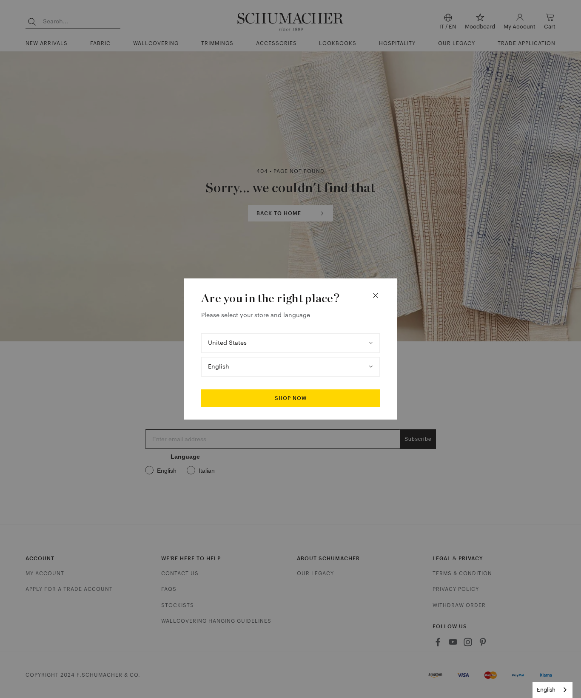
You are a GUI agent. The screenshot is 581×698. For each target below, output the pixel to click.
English (546, 689)
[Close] (375, 295)
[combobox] (552, 690)
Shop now (291, 398)
